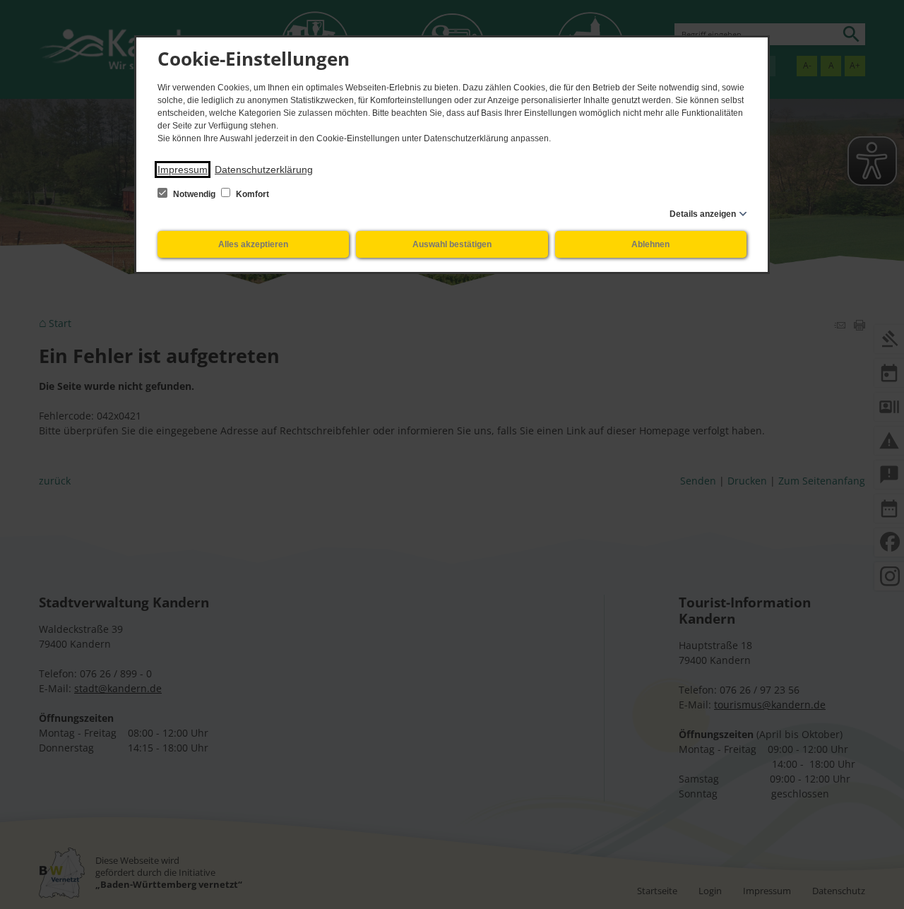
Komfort (251, 194)
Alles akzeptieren (253, 244)
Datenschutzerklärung (264, 169)
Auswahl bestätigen (452, 244)
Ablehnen (650, 244)
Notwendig (194, 194)
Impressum (182, 169)
